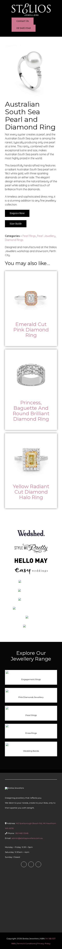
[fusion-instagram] (31, 864)
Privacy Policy (44, 943)
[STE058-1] (31, 46)
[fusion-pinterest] (38, 864)
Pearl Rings (29, 236)
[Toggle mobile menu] (55, 5)
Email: (24, 838)
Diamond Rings (14, 240)
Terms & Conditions (26, 943)
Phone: (17, 833)
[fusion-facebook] (24, 864)
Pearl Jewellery (46, 236)
